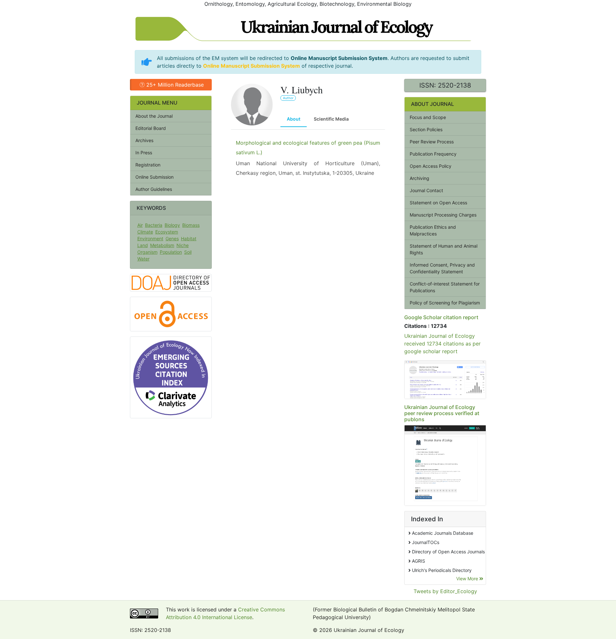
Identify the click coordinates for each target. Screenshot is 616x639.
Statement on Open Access (438, 202)
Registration (147, 164)
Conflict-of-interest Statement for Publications (445, 287)
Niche (182, 245)
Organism (147, 252)
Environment (150, 238)
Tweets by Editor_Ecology (445, 591)
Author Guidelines (153, 189)
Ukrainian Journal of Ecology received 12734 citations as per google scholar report (442, 343)
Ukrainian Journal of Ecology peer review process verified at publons (441, 413)
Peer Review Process (432, 141)
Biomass (191, 225)
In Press (143, 152)
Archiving (419, 178)
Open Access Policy (430, 166)
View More (467, 578)
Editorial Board (150, 128)
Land (142, 245)
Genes (172, 238)
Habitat (188, 238)
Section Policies (426, 129)
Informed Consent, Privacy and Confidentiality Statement (442, 268)
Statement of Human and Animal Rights (443, 249)
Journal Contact (426, 190)
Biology (172, 225)
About (293, 119)
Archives (144, 140)
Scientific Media (331, 119)
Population (171, 252)
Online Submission (154, 177)
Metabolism (162, 245)
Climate (145, 231)
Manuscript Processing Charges (443, 214)
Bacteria (153, 225)
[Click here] (445, 380)
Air (140, 225)
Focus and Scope (428, 117)
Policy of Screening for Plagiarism (445, 302)
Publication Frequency (433, 154)
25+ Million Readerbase (174, 84)
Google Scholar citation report (441, 317)
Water (143, 258)
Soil (188, 252)
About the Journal (154, 116)
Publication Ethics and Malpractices (433, 230)
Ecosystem (166, 231)
